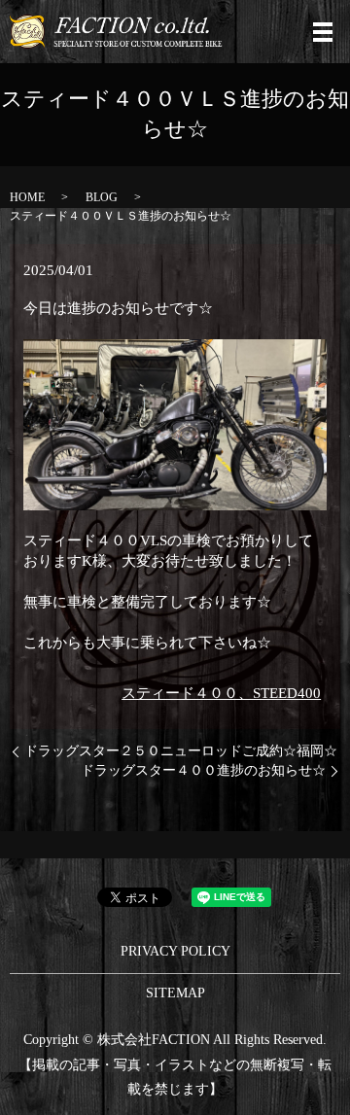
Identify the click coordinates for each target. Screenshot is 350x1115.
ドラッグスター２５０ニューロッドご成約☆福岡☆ (180, 751)
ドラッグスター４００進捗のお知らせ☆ (203, 770)
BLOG (102, 197)
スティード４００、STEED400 (221, 693)
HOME (27, 197)
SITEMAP (175, 993)
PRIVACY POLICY (175, 951)
